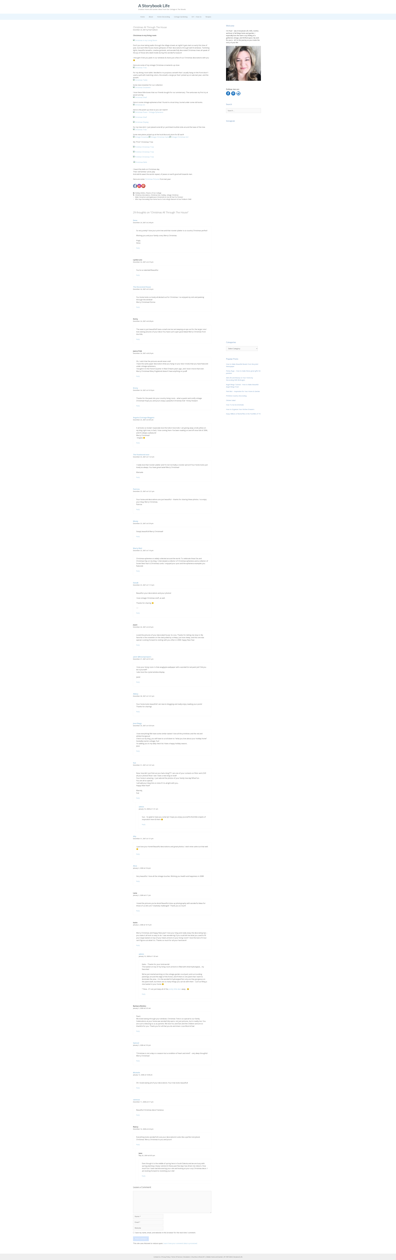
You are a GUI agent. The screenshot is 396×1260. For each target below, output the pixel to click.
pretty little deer (175, 989)
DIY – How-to (196, 17)
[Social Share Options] (228, 159)
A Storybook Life (154, 5)
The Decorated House (142, 287)
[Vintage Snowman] (141, 137)
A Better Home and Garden (214, 1257)
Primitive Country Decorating (236, 396)
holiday (163, 195)
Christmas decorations (142, 195)
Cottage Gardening (180, 17)
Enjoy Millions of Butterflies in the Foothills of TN (243, 414)
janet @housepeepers (142, 657)
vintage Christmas (173, 195)
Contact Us (157, 1257)
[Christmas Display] (141, 122)
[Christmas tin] (139, 105)
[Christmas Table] (140, 80)
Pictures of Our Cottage (153, 193)
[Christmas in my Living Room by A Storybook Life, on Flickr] (145, 40)
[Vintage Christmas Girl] (178, 137)
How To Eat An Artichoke (235, 405)
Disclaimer (186, 1257)
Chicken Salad (230, 400)
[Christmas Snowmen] (142, 87)
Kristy (135, 388)
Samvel (136, 1043)
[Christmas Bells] (140, 162)
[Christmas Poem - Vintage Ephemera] (148, 112)
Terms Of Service (176, 1257)
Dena (135, 220)
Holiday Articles (140, 193)
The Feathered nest (141, 454)
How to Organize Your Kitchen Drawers (240, 409)
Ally (134, 836)
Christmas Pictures (152, 179)
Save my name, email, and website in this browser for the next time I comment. (165, 1233)
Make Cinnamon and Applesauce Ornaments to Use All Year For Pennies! (159, 197)
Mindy (135, 521)
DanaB (135, 583)
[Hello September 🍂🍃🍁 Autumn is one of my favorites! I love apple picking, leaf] (243, 142)
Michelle (136, 1072)
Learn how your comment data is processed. (180, 1243)
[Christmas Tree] (140, 67)
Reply (138, 248)
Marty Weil (137, 548)
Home (142, 17)
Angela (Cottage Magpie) (143, 417)
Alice (135, 866)
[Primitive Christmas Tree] (143, 147)
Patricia (136, 489)
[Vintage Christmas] (159, 137)
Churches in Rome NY (198, 1257)
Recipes (208, 17)
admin (141, 807)
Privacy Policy (166, 1257)
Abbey (135, 694)
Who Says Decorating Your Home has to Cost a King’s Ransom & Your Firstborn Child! (163, 199)
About (151, 17)
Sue (134, 763)
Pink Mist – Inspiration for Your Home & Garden (243, 391)
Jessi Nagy (137, 723)
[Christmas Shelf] (140, 97)
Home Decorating (163, 17)
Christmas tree (155, 195)
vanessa (136, 1100)
